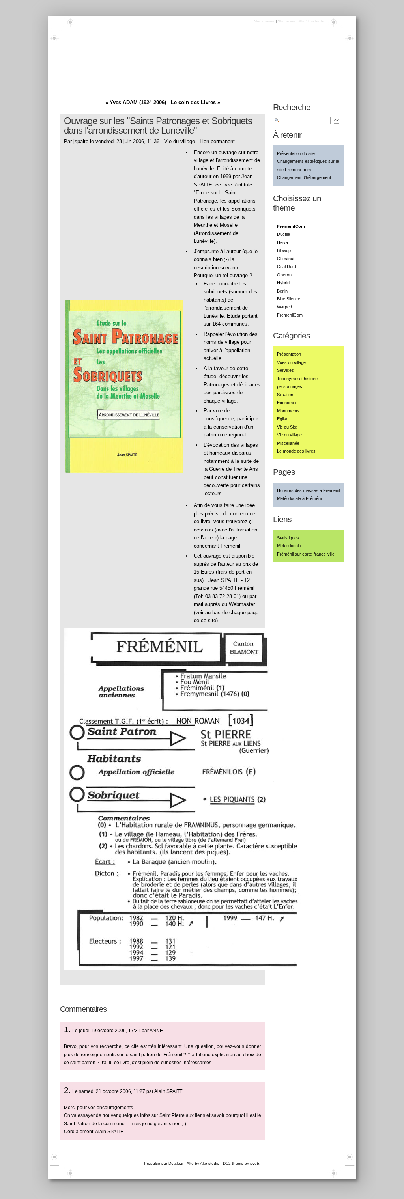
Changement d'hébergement (304, 177)
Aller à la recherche (311, 21)
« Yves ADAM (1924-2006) (135, 102)
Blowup (284, 250)
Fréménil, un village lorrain (121, 69)
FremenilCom (290, 315)
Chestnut (285, 258)
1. (67, 1029)
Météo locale (289, 545)
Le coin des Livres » (195, 102)
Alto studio (209, 1163)
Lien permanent (217, 141)
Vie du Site (287, 427)
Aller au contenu (264, 21)
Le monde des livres (296, 451)
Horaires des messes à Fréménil (308, 490)
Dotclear (175, 1163)
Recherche (291, 107)
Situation (285, 394)
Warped (284, 306)
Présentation (289, 354)
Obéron (284, 274)
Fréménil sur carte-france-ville (306, 554)
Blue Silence (288, 298)
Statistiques (288, 537)
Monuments (288, 410)
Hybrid (283, 282)
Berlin (282, 291)
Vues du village (291, 362)
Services (285, 370)
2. (67, 1090)
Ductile (283, 234)
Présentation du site (296, 153)
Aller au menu (286, 21)
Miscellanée (288, 443)
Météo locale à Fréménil (299, 498)
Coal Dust (286, 266)
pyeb (254, 1163)
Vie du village (179, 141)
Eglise (282, 418)
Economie (286, 402)
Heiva (282, 242)
